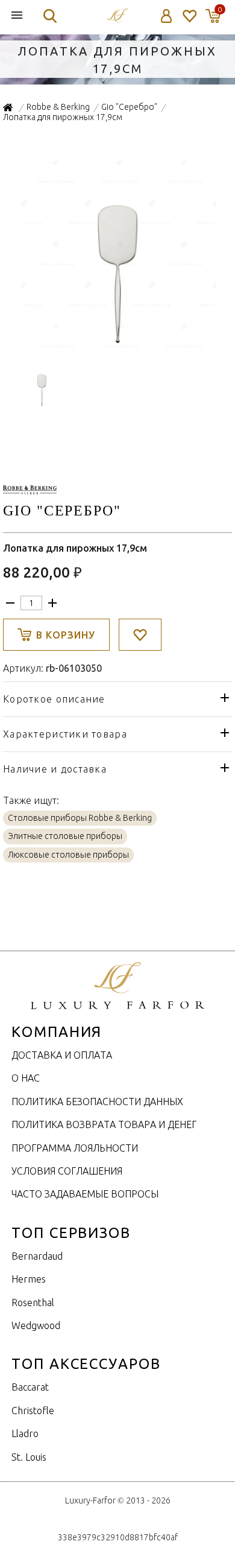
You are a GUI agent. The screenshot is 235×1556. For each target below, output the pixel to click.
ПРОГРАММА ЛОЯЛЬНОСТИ (74, 1148)
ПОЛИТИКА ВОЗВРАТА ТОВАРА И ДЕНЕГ (103, 1124)
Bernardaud (37, 1256)
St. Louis (28, 1457)
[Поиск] (50, 16)
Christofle (32, 1410)
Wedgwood (35, 1325)
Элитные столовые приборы (65, 836)
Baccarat (30, 1387)
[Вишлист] (188, 16)
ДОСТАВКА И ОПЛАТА (61, 1055)
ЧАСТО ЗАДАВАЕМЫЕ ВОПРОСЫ (84, 1193)
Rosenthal (32, 1302)
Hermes (28, 1279)
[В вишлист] (140, 635)
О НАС (25, 1078)
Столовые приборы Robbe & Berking (80, 818)
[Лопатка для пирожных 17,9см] (117, 346)
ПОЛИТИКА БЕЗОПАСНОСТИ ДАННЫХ (97, 1101)
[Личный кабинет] (166, 16)
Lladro (25, 1433)
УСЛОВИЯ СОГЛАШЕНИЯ (66, 1170)
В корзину (65, 635)
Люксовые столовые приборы (68, 854)
